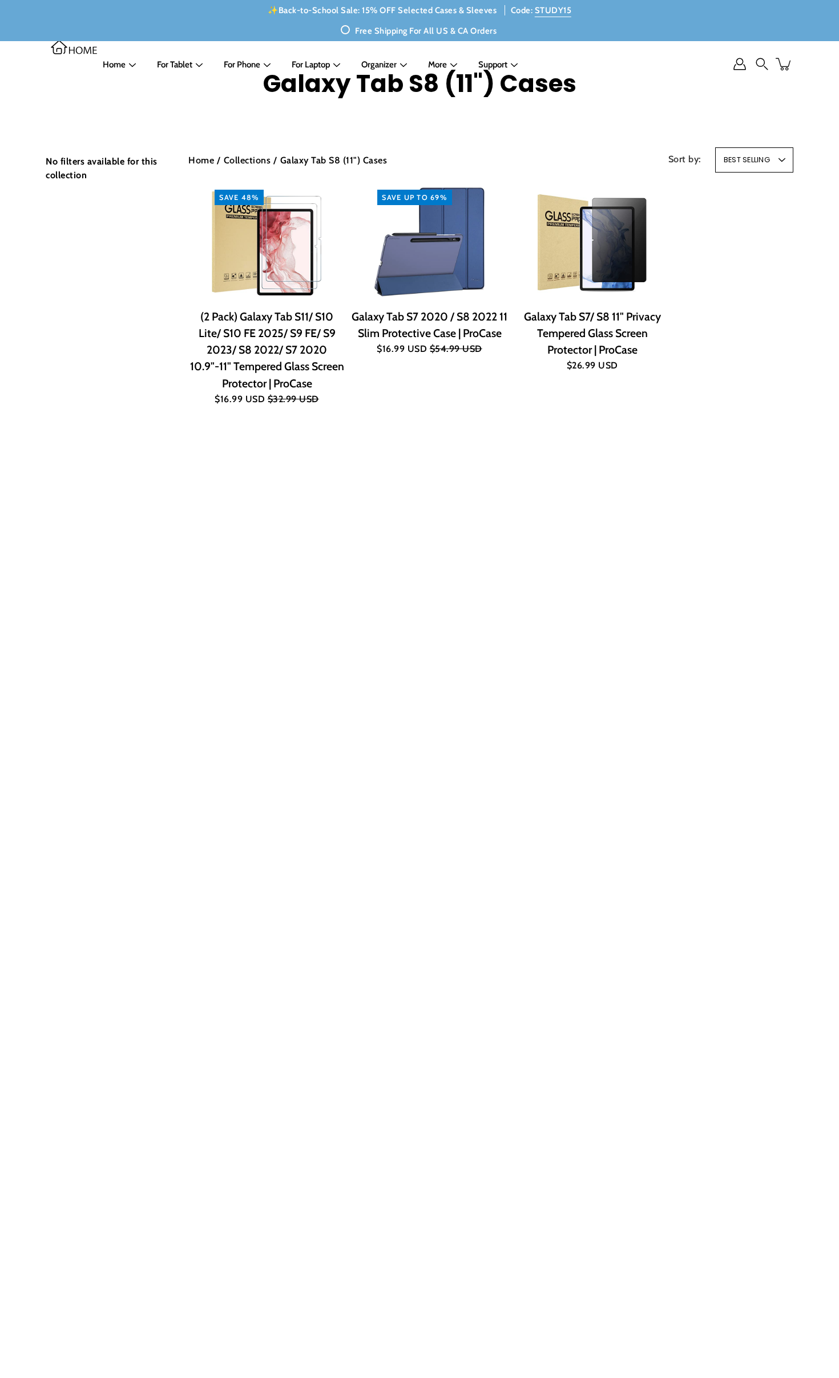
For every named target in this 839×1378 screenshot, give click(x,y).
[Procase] (74, 47)
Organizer (379, 64)
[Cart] (784, 64)
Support (492, 64)
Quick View (267, 241)
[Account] (740, 64)
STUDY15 (553, 10)
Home (114, 64)
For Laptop (311, 64)
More (437, 64)
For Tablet (174, 64)
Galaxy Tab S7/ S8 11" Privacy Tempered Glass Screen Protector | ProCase (592, 332)
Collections (247, 160)
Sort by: (684, 159)
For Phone (242, 64)
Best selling (747, 159)
